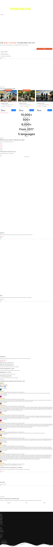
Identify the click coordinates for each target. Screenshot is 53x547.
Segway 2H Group (4, 103)
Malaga (6, 104)
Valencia (11, 104)
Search (44, 48)
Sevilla (9, 104)
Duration (20, 47)
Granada (3, 104)
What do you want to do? (4, 47)
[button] (1, 12)
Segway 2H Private (23, 103)
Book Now (13, 110)
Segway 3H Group (40, 103)
